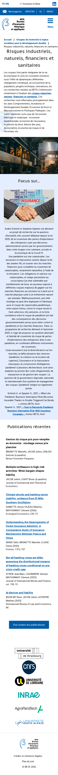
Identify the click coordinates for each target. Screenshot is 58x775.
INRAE (50, 11)
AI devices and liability (19, 592)
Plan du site (28, 761)
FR (3, 4)
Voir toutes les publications (29, 624)
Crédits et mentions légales (28, 755)
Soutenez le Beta (31, 3)
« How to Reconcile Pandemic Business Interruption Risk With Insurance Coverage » (30, 411)
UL (40, 11)
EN (7, 4)
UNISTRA (30, 11)
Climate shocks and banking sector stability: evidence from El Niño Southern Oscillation (27, 498)
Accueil (8, 39)
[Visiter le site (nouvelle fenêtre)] (29, 653)
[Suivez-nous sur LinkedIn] (54, 4)
